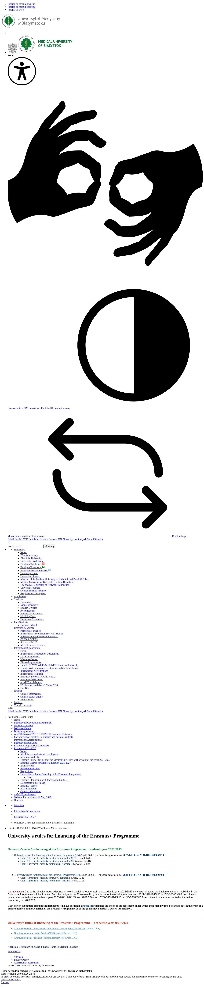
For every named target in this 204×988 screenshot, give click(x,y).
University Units (29, 573)
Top (19, 951)
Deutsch (44, 539)
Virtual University (29, 605)
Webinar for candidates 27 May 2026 (39, 685)
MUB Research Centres (32, 645)
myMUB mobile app (31, 682)
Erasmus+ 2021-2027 (31, 679)
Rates (30, 777)
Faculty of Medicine (31, 564)
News (23, 552)
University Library (30, 576)
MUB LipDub (28, 616)
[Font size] (9, 708)
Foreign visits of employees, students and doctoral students (50, 668)
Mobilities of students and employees (39, 754)
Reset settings (178, 536)
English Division (29, 607)
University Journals (30, 587)
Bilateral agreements (30, 662)
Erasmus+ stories (29, 785)
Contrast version (61, 408)
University (19, 549)
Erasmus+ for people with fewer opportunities (43, 780)
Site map (18, 957)
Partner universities (30, 768)
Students (18, 599)
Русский (75, 539)
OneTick (25, 688)
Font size (45, 408)
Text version (37, 536)
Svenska (98, 539)
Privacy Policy (21, 959)
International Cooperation (27, 648)
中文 (26, 539)
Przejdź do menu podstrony (21, 6)
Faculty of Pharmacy (31, 567)
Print (10, 951)
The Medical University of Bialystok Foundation (45, 584)
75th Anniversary (29, 555)
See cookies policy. (11, 979)
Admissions (20, 596)
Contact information (30, 791)
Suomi (90, 539)
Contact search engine (31, 696)
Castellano (34, 539)
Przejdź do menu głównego (21, 4)
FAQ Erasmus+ (28, 788)
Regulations (26, 771)
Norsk (66, 539)
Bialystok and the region (33, 593)
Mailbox (18, 702)
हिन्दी (60, 539)
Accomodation (28, 610)
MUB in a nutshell (30, 656)
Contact (18, 691)
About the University (31, 558)
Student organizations (31, 613)
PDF (14, 951)
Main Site (19, 805)
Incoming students (29, 757)
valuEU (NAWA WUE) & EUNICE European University (49, 665)
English (19, 539)
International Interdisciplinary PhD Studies (42, 633)
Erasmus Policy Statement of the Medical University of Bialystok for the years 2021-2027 (65, 760)
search (11, 546)
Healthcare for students (32, 619)
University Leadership (31, 561)
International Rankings (32, 673)
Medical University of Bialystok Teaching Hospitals (46, 582)
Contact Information (30, 693)
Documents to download (33, 782)
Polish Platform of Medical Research (39, 636)
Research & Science (24, 627)
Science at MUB (29, 642)
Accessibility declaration (26, 962)
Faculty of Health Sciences (34, 570)
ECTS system (27, 765)
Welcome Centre (29, 659)
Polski (11, 539)
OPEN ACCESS (29, 639)
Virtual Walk (27, 699)
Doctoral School (28, 625)
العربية (83, 539)
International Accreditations (34, 670)
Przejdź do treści (16, 9)
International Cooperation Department (39, 653)
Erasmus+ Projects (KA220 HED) (38, 676)
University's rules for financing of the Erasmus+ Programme (50, 774)
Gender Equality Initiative (33, 590)
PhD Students (21, 622)
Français (53, 539)
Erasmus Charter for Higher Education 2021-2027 (45, 762)
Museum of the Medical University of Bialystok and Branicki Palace (55, 579)
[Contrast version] (11, 708)
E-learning (26, 602)
